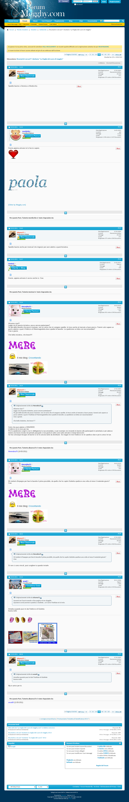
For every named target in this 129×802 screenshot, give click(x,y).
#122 (119, 127)
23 (108, 54)
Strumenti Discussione (112, 63)
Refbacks (69, 762)
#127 (119, 460)
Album (35, 21)
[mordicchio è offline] (15, 135)
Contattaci (76, 787)
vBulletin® (64, 795)
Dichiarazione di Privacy (108, 787)
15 (105, 54)
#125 (119, 302)
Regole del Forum (102, 765)
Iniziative (34, 30)
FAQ (20, 24)
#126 (119, 385)
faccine (101, 749)
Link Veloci (53, 24)
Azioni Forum (43, 24)
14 (102, 54)
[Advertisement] (53, 37)
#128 (119, 534)
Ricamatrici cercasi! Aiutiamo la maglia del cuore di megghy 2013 (30, 733)
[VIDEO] (106, 753)
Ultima (117, 55)
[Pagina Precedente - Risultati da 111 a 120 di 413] (86, 55)
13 (99, 54)
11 (93, 54)
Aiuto (104, 2)
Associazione (92, 21)
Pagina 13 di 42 (71, 54)
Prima (82, 55)
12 (96, 54)
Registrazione (115, 2)
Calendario (26, 24)
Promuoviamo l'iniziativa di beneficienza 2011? (73, 719)
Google (13, 746)
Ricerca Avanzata (116, 24)
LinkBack (100, 63)
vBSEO (70, 798)
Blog (70, 21)
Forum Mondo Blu (86, 787)
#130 (119, 654)
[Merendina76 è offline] (14, 310)
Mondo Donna (13, 21)
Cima (119, 787)
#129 (119, 577)
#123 (119, 228)
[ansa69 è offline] (15, 584)
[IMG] (105, 751)
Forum (25, 21)
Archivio (96, 787)
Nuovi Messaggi (12, 24)
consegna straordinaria (48, 719)
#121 (119, 67)
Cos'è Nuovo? (47, 21)
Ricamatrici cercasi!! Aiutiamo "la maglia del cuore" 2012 (27, 738)
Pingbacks (70, 760)
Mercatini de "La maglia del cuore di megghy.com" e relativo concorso (31, 728)
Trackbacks (101, 758)
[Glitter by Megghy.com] (17, 205)
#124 (119, 259)
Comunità (33, 24)
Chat (81, 21)
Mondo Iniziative (22, 30)
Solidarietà (42, 30)
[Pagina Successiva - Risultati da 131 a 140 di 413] (113, 55)
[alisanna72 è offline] (12, 73)
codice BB (102, 746)
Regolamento (59, 21)
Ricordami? (79, 4)
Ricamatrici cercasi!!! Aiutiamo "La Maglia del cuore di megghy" (40, 59)
